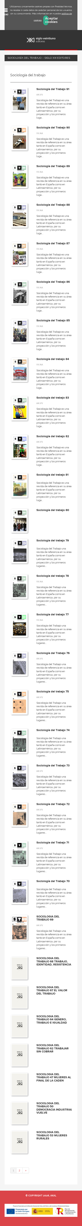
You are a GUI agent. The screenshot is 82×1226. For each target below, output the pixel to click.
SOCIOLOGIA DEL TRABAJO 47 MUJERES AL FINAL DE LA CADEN (53, 1077)
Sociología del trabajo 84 (52, 359)
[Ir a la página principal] (41, 40)
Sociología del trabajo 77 (52, 614)
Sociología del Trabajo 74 (53, 730)
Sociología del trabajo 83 (52, 398)
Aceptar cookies (46, 20)
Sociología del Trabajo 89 (53, 166)
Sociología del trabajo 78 (52, 576)
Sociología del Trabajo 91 (52, 89)
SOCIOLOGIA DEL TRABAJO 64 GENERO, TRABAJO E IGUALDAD (51, 1020)
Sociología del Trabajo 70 (53, 881)
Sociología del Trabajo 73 (53, 765)
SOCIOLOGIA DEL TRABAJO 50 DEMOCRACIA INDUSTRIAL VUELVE (54, 1108)
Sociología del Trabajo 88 (53, 205)
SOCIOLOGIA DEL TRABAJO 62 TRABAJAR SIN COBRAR (52, 1048)
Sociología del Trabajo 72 (53, 804)
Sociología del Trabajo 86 (53, 282)
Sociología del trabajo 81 (52, 475)
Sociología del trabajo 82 (52, 436)
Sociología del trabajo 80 (52, 510)
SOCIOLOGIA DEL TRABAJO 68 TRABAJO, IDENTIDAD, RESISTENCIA (53, 961)
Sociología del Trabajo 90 (53, 127)
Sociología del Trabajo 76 (53, 653)
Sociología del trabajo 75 (52, 691)
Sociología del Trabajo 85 (53, 320)
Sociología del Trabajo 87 (53, 243)
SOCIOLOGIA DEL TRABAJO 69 (47, 918)
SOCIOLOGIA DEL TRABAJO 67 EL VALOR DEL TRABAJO (51, 990)
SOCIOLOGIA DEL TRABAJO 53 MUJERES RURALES (51, 1135)
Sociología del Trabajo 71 (52, 842)
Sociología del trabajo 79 (52, 540)
